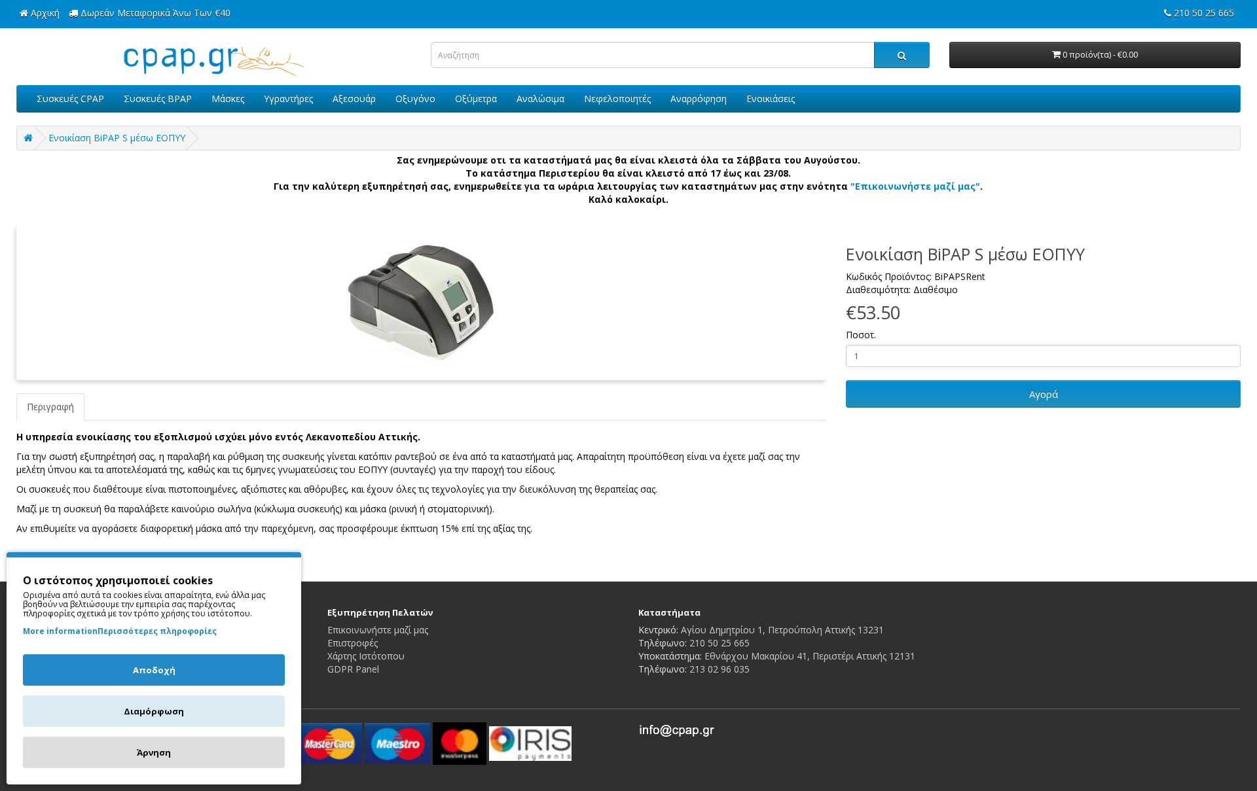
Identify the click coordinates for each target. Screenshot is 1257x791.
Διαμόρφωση (154, 711)
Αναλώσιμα (540, 98)
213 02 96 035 (719, 669)
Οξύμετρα (476, 98)
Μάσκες (227, 98)
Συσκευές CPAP (70, 98)
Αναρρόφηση (698, 98)
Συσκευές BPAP (158, 98)
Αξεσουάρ (354, 98)
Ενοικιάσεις (770, 98)
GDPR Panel (353, 669)
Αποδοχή (154, 670)
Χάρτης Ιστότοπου (366, 656)
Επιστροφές (352, 643)
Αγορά (1043, 393)
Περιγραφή (50, 406)
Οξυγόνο (415, 98)
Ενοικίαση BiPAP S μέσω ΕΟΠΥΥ (116, 138)
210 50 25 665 (719, 643)
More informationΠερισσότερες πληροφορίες (120, 631)
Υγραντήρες (288, 98)
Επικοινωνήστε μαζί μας (377, 630)
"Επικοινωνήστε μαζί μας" (915, 186)
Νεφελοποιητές (617, 98)
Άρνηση (154, 752)
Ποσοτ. (861, 334)
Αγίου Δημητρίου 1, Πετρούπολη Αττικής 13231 (782, 630)
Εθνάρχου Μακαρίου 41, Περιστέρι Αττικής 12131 (809, 656)
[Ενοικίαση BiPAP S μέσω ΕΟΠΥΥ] (421, 303)
